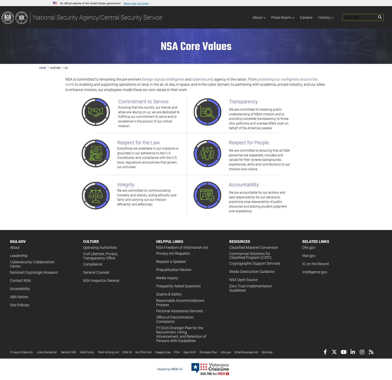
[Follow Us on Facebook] (325, 352)
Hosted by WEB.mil (169, 369)
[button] (138, 3)
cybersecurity (203, 79)
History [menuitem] (324, 17)
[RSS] (371, 352)
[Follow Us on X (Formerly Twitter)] (334, 352)
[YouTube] (343, 352)
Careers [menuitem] (306, 17)
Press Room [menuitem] (281, 17)
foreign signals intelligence (163, 79)
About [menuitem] (257, 17)
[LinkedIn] (352, 352)
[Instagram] (361, 352)
